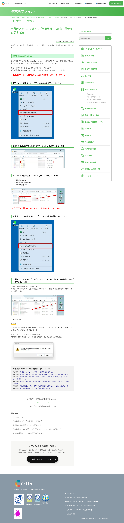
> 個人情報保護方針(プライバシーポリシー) (80, 506)
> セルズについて (71, 493)
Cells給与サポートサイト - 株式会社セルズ (23, 17)
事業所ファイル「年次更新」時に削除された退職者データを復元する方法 (44, 374)
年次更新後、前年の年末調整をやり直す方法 (27, 421)
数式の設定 (90, 94)
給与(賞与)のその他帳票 (94, 99)
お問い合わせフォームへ (41, 459)
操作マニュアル (18, 417)
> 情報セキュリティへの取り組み (76, 497)
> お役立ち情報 (70, 514)
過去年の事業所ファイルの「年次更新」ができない (36, 388)
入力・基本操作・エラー (94, 97)
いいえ (47, 402)
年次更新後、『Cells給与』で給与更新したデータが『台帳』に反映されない (45, 386)
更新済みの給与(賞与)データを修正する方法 (27, 425)
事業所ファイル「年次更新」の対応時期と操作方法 (36, 372)
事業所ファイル (42, 17)
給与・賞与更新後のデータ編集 (96, 102)
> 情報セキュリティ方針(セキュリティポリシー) (81, 501)
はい (37, 402)
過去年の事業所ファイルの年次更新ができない (28, 433)
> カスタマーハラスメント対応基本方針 (78, 510)
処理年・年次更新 (54, 17)
